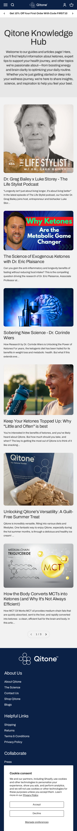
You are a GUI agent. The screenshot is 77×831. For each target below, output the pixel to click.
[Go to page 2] (46, 634)
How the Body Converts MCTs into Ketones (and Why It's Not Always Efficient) (36, 599)
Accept (37, 804)
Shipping (10, 724)
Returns (9, 730)
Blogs (8, 704)
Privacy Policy (30, 795)
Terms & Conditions (16, 736)
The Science (12, 687)
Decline (37, 813)
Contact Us (11, 693)
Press (8, 761)
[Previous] (4, 13)
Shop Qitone (12, 698)
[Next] (72, 13)
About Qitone (12, 681)
